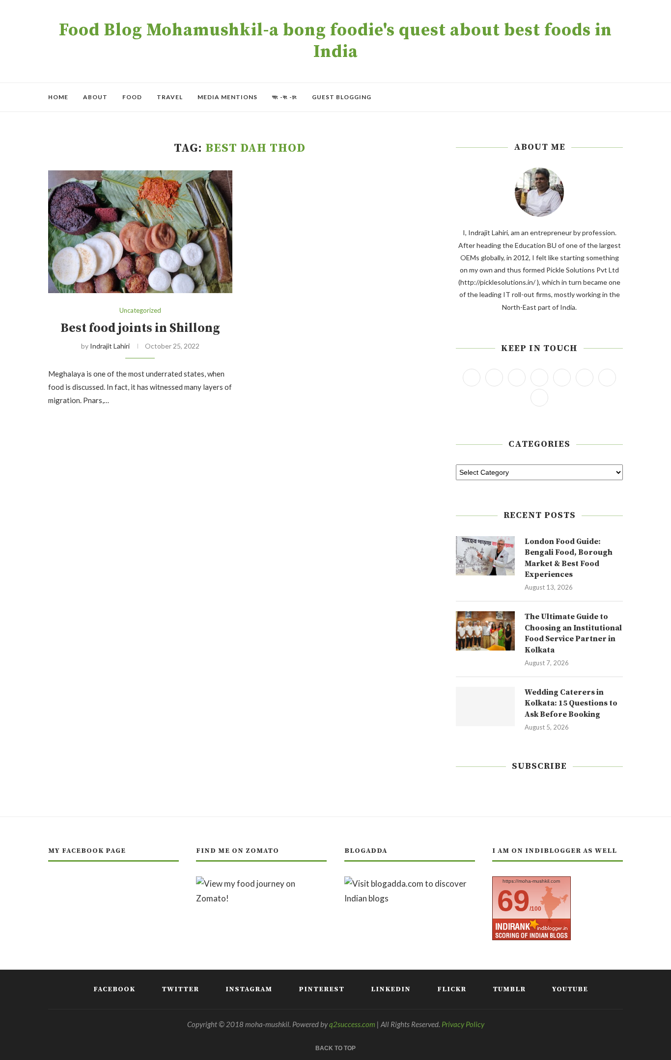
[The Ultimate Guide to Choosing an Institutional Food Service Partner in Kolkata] (485, 631)
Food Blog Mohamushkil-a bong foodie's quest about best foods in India (335, 41)
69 (513, 900)
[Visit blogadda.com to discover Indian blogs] (409, 883)
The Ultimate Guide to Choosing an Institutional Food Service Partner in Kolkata (573, 633)
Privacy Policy (463, 1024)
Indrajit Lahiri (110, 346)
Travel (170, 97)
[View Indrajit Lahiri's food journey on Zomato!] (261, 883)
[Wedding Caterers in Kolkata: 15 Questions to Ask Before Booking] (485, 706)
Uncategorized (140, 310)
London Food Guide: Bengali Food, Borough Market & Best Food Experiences (569, 558)
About (95, 97)
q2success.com (352, 1024)
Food (132, 97)
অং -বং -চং (284, 97)
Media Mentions (227, 97)
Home (58, 97)
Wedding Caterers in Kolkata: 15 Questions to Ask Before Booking (571, 703)
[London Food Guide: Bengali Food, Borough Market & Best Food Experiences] (485, 555)
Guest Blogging (341, 97)
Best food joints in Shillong (140, 328)
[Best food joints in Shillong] (140, 231)
